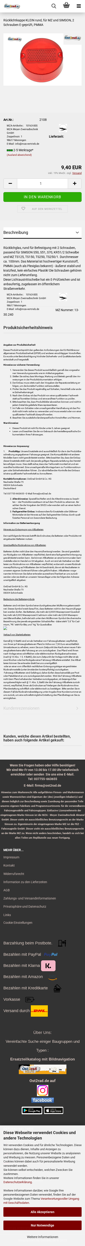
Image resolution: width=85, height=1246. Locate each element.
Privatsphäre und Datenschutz (24, 906)
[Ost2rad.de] (10, 6)
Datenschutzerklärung (17, 1182)
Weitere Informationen (42, 1237)
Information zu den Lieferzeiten (25, 882)
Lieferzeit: (56, 136)
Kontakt (9, 865)
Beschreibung (15, 232)
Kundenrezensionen (21, 708)
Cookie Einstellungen (17, 922)
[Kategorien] (79, 6)
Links (7, 915)
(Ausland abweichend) (19, 155)
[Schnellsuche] (54, 6)
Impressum (11, 857)
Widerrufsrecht (13, 874)
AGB (6, 890)
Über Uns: (42, 1032)
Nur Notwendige (42, 1225)
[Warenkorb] (66, 6)
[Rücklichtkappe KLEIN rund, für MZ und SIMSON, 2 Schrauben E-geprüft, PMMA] (42, 59)
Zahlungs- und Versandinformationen (29, 898)
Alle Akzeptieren (42, 1212)
